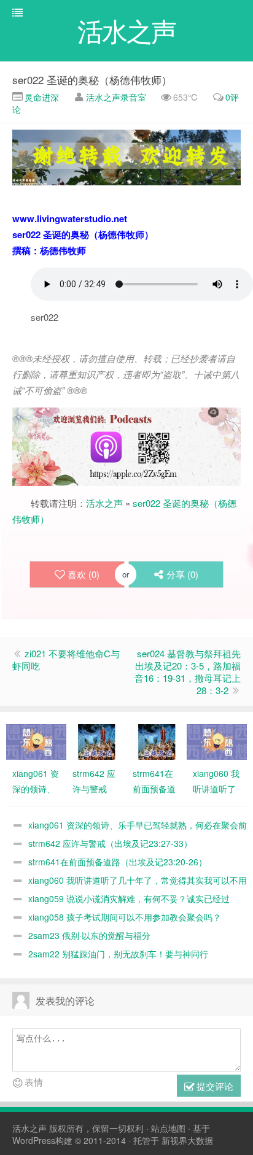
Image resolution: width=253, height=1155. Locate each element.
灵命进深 (40, 97)
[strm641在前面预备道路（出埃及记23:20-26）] (156, 741)
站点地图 (168, 1128)
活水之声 (104, 502)
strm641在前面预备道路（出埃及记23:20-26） (117, 862)
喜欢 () (83, 574)
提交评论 (213, 1086)
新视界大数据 (187, 1140)
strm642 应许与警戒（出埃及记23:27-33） (110, 843)
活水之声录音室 (116, 97)
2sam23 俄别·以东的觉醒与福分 (89, 935)
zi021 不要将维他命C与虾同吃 (66, 659)
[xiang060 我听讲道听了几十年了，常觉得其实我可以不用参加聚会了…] (217, 741)
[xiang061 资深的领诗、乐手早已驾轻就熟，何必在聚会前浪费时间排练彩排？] (36, 741)
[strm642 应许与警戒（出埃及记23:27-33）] (96, 741)
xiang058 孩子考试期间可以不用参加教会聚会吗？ (124, 917)
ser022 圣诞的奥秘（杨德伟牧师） (92, 79)
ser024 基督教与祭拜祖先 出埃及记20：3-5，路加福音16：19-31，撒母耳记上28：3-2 (187, 672)
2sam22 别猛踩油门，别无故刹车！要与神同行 (118, 954)
